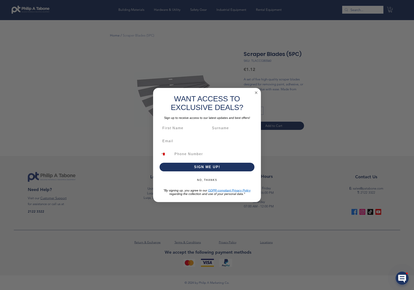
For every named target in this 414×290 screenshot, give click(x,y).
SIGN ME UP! (207, 167)
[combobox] (165, 154)
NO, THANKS (207, 180)
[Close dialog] (256, 92)
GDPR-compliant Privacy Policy (229, 190)
